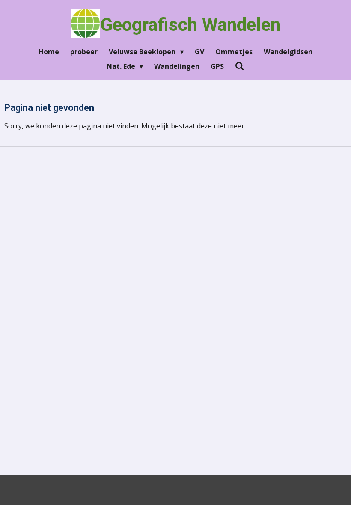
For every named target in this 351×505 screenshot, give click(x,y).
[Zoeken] (239, 66)
